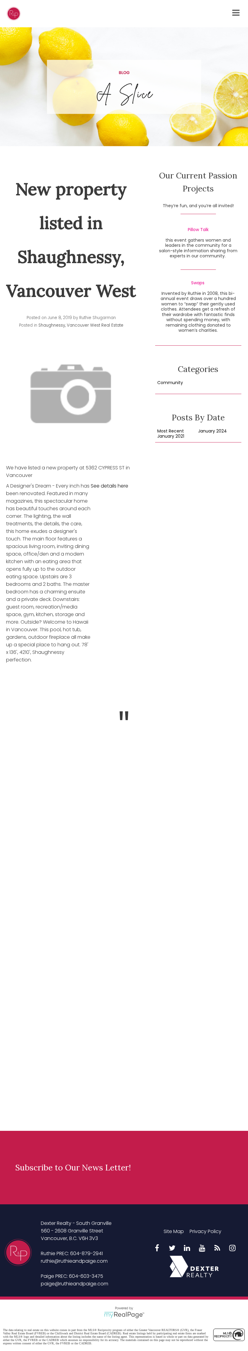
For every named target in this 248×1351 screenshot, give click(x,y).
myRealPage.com (124, 1315)
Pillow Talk (198, 230)
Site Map (174, 1231)
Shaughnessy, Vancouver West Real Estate (80, 325)
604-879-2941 (86, 1253)
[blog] (217, 1248)
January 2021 (170, 436)
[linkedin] (187, 1248)
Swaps (197, 283)
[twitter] (172, 1248)
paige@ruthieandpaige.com (74, 1283)
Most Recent (170, 431)
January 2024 (212, 431)
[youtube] (202, 1248)
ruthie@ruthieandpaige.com (74, 1261)
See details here (109, 485)
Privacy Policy (205, 1231)
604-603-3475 (86, 1276)
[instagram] (232, 1248)
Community (170, 383)
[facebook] (157, 1248)
